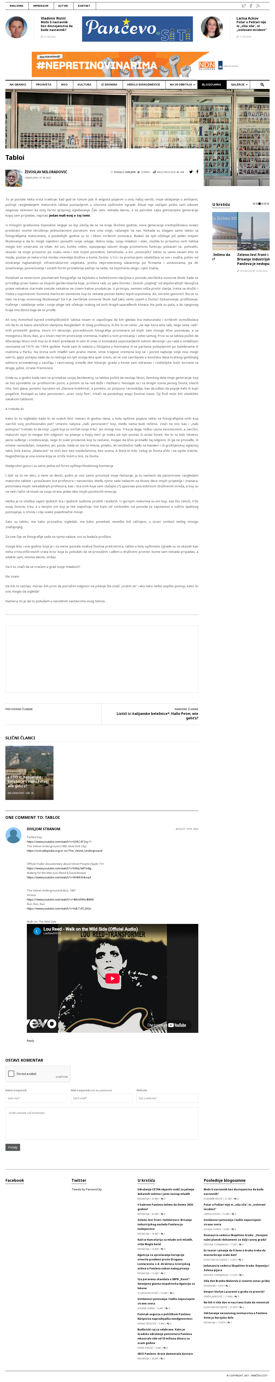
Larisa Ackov (247, 18)
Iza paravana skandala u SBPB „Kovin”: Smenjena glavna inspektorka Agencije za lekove (166, 1283)
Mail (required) (80, 1090)
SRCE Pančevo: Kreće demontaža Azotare (165, 1354)
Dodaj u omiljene (125, 172)
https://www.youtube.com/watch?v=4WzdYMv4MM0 (60, 899)
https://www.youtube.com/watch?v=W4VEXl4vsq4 (59, 877)
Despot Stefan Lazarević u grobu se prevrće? (234, 1291)
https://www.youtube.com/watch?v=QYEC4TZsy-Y (59, 842)
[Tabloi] (137, 137)
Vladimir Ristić (53, 18)
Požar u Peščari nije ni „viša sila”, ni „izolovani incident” (252, 26)
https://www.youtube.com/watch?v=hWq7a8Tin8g (59, 868)
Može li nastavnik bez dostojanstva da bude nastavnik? (57, 26)
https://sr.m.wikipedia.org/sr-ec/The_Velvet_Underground (64, 851)
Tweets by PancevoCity (87, 1189)
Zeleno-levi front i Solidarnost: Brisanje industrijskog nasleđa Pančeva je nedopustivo (238, 259)
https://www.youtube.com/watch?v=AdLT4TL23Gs (59, 908)
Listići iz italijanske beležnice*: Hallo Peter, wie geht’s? (157, 715)
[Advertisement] (102, 659)
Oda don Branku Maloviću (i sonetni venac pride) (237, 1281)
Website (141, 1090)
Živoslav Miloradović (46, 172)
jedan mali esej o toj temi (69, 215)
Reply (30, 1041)
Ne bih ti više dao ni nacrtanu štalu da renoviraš (236, 1302)
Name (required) (16, 1090)
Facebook (14, 1180)
